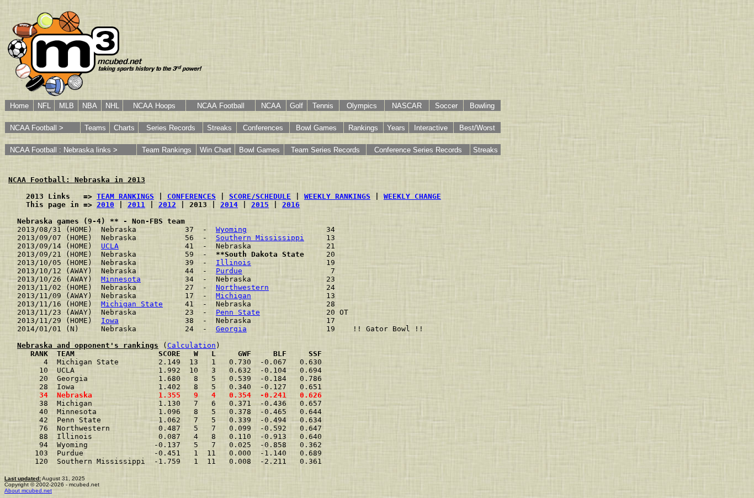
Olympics (362, 106)
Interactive (431, 128)
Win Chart (215, 150)
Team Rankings (167, 150)
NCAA (271, 106)
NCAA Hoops (154, 106)
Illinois (233, 262)
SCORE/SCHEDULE (260, 196)
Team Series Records (325, 150)
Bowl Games (316, 128)
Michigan (233, 296)
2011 (136, 204)
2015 (260, 204)
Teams (95, 128)
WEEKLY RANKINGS (337, 196)
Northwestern (242, 287)
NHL (112, 106)
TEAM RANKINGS (125, 196)
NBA (89, 106)
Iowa (110, 320)
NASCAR (407, 106)
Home (19, 106)
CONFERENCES (191, 196)
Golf (296, 106)
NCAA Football (221, 106)
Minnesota (121, 279)
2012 (167, 204)
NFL (44, 106)
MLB (66, 106)
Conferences (263, 128)
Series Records (170, 128)
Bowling (482, 106)
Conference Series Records (418, 150)
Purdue (229, 271)
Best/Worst (477, 128)
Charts (124, 128)
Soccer (446, 106)
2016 (291, 204)
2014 (229, 204)
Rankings (363, 128)
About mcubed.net (28, 491)
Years (396, 128)
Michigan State (132, 304)
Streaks (219, 128)
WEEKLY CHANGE (412, 196)
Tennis (322, 106)
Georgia (231, 329)
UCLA (110, 246)
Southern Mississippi (260, 238)
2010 (105, 204)
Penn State (238, 312)
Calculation (191, 345)
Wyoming (231, 229)
